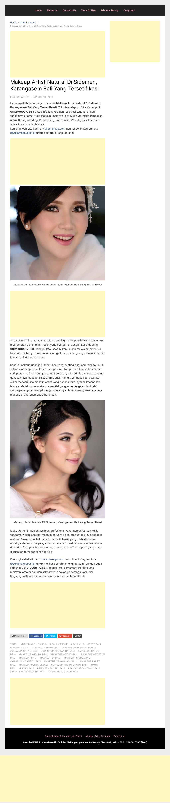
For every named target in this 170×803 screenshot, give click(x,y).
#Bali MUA (77, 644)
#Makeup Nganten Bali (25, 661)
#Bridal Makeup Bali (46, 647)
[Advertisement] (57, 54)
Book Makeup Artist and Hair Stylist (63, 736)
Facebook (37, 636)
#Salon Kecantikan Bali (84, 668)
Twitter (51, 636)
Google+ (66, 636)
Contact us (69, 10)
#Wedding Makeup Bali (63, 671)
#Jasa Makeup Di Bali (24, 651)
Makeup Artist (28, 22)
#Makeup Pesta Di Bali (33, 664)
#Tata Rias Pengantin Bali (27, 671)
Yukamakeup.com (54, 128)
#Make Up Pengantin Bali (58, 651)
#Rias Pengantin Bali (51, 668)
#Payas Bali (26, 668)
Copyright (129, 10)
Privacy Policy (109, 10)
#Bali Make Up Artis (34, 644)
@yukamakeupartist (22, 132)
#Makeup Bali (27, 657)
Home (38, 10)
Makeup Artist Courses (98, 736)
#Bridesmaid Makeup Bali (79, 647)
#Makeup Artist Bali (64, 654)
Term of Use (88, 10)
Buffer (78, 636)
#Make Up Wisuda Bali (33, 654)
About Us (52, 10)
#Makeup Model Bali (77, 657)
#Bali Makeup (59, 644)
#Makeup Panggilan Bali (60, 661)
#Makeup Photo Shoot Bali (69, 664)
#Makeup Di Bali (50, 657)
